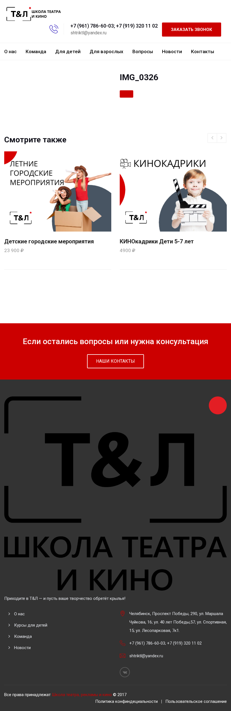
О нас (10, 51)
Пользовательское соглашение (196, 701)
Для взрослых (106, 51)
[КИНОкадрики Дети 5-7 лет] (173, 191)
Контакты (202, 51)
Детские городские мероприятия (49, 241)
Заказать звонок (191, 29)
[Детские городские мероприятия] (57, 191)
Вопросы (142, 51)
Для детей (68, 51)
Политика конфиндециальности (126, 701)
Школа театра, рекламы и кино (82, 694)
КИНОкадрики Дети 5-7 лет (157, 241)
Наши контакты (115, 361)
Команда (36, 51)
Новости (172, 51)
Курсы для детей (30, 625)
